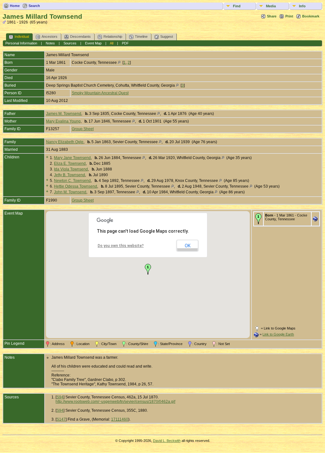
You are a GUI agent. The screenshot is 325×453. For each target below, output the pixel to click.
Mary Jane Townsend (72, 158)
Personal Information (21, 43)
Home (15, 6)
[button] (148, 269)
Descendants (80, 36)
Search (34, 6)
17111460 (119, 419)
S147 (61, 419)
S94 (59, 397)
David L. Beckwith (167, 441)
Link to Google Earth (278, 334)
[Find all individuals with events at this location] (119, 62)
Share (271, 16)
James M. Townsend (63, 113)
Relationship (112, 36)
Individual (22, 36)
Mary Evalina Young (63, 121)
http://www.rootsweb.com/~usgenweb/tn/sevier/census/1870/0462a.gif (115, 401)
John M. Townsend (70, 192)
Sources (69, 43)
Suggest (166, 36)
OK (187, 245)
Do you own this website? (121, 245)
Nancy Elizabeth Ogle (64, 142)
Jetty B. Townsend (69, 175)
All (111, 43)
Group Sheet (83, 129)
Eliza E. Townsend (70, 163)
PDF (125, 43)
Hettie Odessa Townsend (75, 186)
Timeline (141, 36)
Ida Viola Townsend (71, 169)
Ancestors (49, 36)
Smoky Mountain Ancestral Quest (100, 93)
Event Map (93, 43)
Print (289, 16)
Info (302, 6)
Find (237, 6)
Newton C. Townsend (72, 180)
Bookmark (310, 16)
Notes (50, 43)
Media (271, 6)
